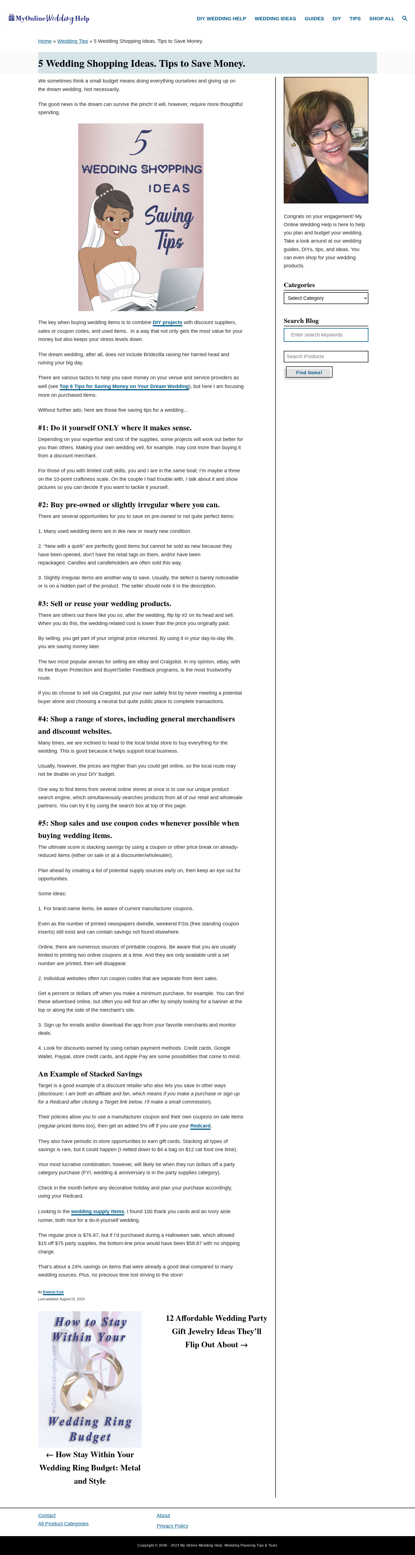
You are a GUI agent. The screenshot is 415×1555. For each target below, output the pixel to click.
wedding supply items (97, 1211)
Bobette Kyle (53, 1292)
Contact (47, 1515)
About (163, 1515)
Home (45, 41)
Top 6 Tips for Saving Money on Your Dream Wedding (124, 386)
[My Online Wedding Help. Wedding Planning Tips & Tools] (55, 19)
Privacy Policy (172, 1526)
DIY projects (167, 322)
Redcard (200, 1126)
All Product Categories (63, 1524)
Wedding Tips (72, 41)
